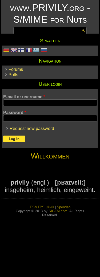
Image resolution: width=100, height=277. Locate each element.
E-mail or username (24, 97)
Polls (13, 74)
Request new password (32, 128)
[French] (29, 50)
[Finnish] (21, 50)
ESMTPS (37, 207)
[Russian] (44, 50)
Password (14, 112)
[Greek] (36, 50)
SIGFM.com (58, 211)
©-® (50, 207)
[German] (6, 50)
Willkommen (50, 156)
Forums (16, 69)
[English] (14, 50)
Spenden (63, 207)
